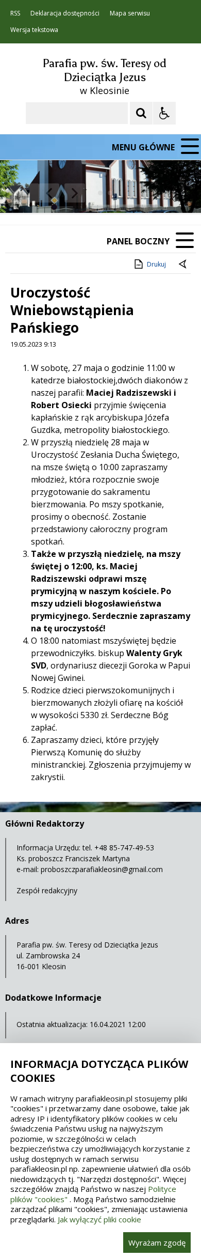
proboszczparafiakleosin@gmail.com (102, 869)
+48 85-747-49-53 (124, 847)
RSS (15, 13)
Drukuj (156, 264)
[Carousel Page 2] (110, 193)
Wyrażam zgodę (157, 1242)
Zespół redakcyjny (46, 890)
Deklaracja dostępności (64, 13)
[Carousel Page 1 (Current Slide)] (100, 193)
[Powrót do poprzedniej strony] (183, 264)
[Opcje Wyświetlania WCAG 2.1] (164, 113)
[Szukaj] (141, 113)
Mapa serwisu (130, 13)
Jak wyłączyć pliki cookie (99, 1219)
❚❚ (20, 193)
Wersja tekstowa (34, 30)
